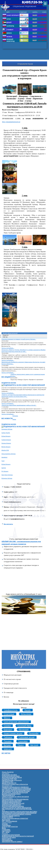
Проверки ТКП (7, 781)
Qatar (14, 419)
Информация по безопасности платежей (18, 836)
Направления (7, 840)
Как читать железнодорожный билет (16, 789)
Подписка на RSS (9, 383)
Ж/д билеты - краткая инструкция (15, 792)
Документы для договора (12, 777)
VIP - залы (5, 832)
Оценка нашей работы (11, 815)
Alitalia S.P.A (5, 450)
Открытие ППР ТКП (9, 779)
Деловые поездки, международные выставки (19, 811)
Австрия (34, 745)
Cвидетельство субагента (12, 780)
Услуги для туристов (10, 826)
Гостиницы (6, 830)
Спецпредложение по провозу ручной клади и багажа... (19, 339)
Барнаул (8, 729)
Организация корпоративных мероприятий (19, 813)
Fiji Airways (5, 471)
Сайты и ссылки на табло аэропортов (16, 807)
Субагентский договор (11, 776)
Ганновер (23, 741)
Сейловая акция (26, 737)
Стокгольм (9, 714)
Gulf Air (4, 468)
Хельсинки (26, 714)
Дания (27, 710)
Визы (4, 828)
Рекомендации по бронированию (15, 799)
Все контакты (8, 524)
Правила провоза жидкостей (13, 803)
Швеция (8, 749)
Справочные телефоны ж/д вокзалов (16, 788)
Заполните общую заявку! (12, 841)
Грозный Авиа (24, 725)
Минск (7, 718)
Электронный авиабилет (11, 805)
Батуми (7, 745)
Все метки (6, 753)
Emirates (15, 416)
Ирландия (24, 729)
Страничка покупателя (11, 834)
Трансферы (6, 825)
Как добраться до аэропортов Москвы (17, 809)
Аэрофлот (4, 457)
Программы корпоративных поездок (16, 814)
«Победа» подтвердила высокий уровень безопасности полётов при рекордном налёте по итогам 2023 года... (23, 395)
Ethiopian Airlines (7, 478)
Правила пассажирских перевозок (15, 787)
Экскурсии (6, 820)
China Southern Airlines (9, 454)
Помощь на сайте (9, 837)
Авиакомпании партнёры (12, 800)
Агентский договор (9, 774)
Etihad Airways (6, 436)
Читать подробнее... (8, 348)
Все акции (6, 377)
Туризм (5, 824)
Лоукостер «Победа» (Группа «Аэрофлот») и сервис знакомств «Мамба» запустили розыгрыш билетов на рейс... (24, 350)
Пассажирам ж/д (8, 795)
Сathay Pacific (6, 433)
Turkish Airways (6, 440)
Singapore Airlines (7, 429)
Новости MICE (7, 817)
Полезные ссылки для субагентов (15, 784)
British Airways (6, 447)
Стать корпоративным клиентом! (15, 818)
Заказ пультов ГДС (9, 783)
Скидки (7, 725)
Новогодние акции (13, 733)
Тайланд (8, 737)
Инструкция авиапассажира (13, 806)
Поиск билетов (7, 772)
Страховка (6, 829)
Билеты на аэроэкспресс (11, 794)
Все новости (7, 418)
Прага (20, 745)
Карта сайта (6, 839)
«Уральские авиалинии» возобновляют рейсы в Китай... (19, 405)
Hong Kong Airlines (7, 475)
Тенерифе (33, 733)
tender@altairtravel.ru (17, 519)
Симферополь (11, 710)
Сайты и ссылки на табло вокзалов (15, 796)
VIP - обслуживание (9, 821)
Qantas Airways (6, 443)
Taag (3, 461)
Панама (7, 741)
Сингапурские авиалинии (16, 721)
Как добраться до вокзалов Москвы (16, 791)
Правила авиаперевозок (11, 802)
